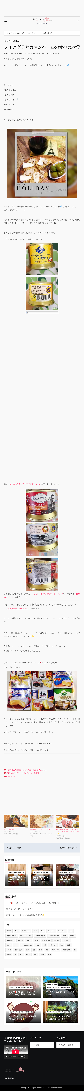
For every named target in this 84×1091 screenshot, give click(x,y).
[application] (16, 1052)
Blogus (47, 1088)
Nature (72, 935)
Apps (16, 931)
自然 (35, 954)
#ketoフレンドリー (25, 53)
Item (70, 931)
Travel (36, 940)
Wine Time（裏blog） (12, 41)
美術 (21, 954)
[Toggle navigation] (5, 21)
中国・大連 (53, 945)
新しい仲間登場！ (10, 829)
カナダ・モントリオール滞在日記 (21, 987)
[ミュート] (22, 1056)
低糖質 (68, 945)
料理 (40, 950)
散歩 (34, 950)
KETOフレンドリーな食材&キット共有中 (22, 773)
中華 (61, 945)
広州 (27, 950)
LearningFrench (54, 935)
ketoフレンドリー (25, 935)
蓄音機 (42, 954)
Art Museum (26, 931)
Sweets (20, 940)
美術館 (28, 954)
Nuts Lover (10, 940)
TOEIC (28, 940)
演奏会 (9, 954)
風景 (49, 954)
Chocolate (51, 931)
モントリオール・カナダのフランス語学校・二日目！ (60, 1017)
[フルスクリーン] (25, 1056)
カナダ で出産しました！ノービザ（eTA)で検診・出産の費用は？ (32, 903)
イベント (56, 940)
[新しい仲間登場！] (16, 821)
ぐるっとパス (46, 940)
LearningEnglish (40, 935)
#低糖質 (56, 53)
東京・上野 (55, 950)
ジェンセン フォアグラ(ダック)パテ (48, 594)
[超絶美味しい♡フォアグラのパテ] (41, 821)
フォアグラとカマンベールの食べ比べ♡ (42, 47)
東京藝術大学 (66, 950)
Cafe (42, 931)
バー (16, 945)
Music (64, 935)
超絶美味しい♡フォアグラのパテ (41, 829)
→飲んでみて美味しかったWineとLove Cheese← (26, 770)
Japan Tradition (11, 935)
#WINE (9, 931)
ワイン (37, 945)
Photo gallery (52, 984)
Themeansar (57, 1088)
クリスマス (66, 940)
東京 (47, 950)
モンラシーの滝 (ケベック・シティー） (21, 909)
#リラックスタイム (39, 53)
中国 (44, 945)
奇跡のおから (19, 950)
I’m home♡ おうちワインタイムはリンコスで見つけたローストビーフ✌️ (67, 831)
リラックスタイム (26, 945)
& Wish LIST (11, 776)
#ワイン (50, 53)
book (35, 931)
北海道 (9, 950)
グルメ (9, 945)
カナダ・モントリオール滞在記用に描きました (24, 915)
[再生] (7, 1056)
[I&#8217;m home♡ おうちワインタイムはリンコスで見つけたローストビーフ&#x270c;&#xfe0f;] (67, 821)
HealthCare (61, 931)
